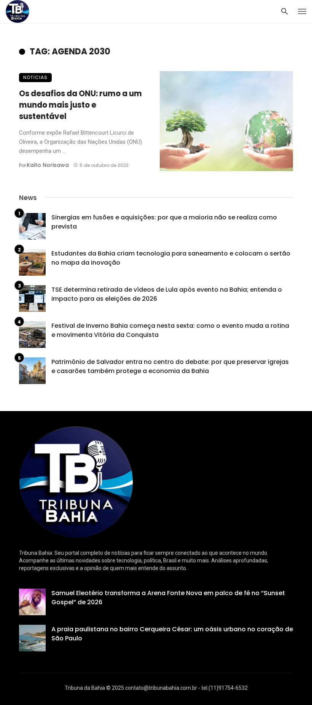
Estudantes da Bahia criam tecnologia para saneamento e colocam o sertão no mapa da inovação (170, 258)
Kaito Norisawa (48, 165)
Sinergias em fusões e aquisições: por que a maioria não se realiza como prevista (164, 222)
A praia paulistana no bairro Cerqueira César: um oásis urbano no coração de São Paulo (172, 634)
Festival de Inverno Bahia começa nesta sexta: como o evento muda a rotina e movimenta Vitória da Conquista (170, 330)
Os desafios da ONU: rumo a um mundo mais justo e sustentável (80, 105)
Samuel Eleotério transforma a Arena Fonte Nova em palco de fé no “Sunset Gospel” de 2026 (168, 598)
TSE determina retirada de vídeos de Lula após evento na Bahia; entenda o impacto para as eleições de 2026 (166, 294)
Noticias (35, 77)
